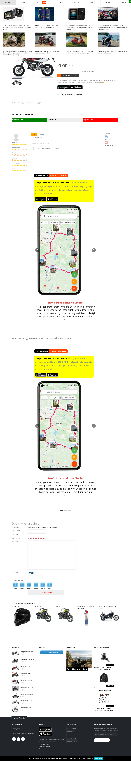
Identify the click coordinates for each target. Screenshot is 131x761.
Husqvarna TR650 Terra (27, 666)
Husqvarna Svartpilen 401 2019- (27, 694)
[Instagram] (23, 739)
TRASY (60, 2)
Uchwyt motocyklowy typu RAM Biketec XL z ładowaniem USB (103, 670)
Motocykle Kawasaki (72, 741)
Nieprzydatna (109, 145)
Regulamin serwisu (44, 746)
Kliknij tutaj (31, 733)
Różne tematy (7, 49)
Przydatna (108, 139)
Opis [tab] (13, 103)
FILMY (23, 2)
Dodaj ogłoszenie (52, 652)
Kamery (5, 24)
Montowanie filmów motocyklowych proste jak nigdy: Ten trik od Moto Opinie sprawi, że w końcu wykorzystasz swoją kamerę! (17, 52)
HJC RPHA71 (15, 607)
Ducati (100, 24)
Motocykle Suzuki (71, 738)
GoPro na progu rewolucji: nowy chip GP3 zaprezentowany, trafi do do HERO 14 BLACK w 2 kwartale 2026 (80, 27)
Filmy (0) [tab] (21, 103)
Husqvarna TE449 (25, 673)
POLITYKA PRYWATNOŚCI (46, 744)
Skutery (68, 49)
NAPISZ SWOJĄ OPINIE (70, 75)
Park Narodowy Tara (77, 669)
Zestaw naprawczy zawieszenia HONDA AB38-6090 (103, 711)
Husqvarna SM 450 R (26, 687)
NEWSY (8, 2)
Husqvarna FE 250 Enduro (27, 707)
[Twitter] (62, 94)
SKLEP (108, 2)
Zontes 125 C (38, 607)
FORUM (92, 2)
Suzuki (37, 49)
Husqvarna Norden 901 (27, 652)
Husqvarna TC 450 (26, 680)
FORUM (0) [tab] (30, 103)
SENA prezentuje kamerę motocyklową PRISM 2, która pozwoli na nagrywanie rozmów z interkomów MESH (17, 27)
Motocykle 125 (71, 731)
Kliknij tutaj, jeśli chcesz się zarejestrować (45, 527)
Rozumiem (98, 758)
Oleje (36, 24)
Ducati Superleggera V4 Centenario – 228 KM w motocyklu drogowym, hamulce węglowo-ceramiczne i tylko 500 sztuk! (112, 27)
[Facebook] (58, 94)
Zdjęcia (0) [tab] (40, 103)
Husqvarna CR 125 (26, 700)
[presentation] (14, 63)
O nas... (41, 749)
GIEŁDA (76, 2)
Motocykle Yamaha (72, 735)
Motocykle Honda (71, 728)
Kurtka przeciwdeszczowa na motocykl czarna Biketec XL (103, 690)
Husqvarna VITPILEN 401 (27, 659)
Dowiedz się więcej (87, 758)
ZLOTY (41, 2)
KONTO (123, 2)
